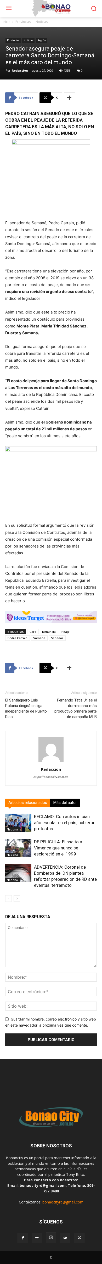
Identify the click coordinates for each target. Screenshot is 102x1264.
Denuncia (49, 632)
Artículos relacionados (27, 802)
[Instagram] (51, 1237)
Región (41, 40)
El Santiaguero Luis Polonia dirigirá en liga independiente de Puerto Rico (26, 708)
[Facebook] (23, 1238)
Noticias (42, 21)
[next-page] (17, 898)
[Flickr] (37, 1238)
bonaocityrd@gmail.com (62, 1202)
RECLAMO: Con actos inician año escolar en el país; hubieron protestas (64, 822)
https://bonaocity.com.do (51, 777)
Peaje (65, 632)
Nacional (13, 829)
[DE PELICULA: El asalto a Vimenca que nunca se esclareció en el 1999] (18, 848)
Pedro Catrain (17, 638)
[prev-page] (8, 898)
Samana (39, 638)
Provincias (23, 21)
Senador (57, 638)
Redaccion (20, 70)
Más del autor (65, 802)
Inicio (6, 21)
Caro (33, 632)
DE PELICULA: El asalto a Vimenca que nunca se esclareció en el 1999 (58, 848)
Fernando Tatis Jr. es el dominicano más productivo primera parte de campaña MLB (75, 708)
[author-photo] (51, 762)
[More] (69, 97)
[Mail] (65, 1238)
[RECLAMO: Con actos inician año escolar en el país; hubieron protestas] (18, 823)
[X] (79, 1238)
